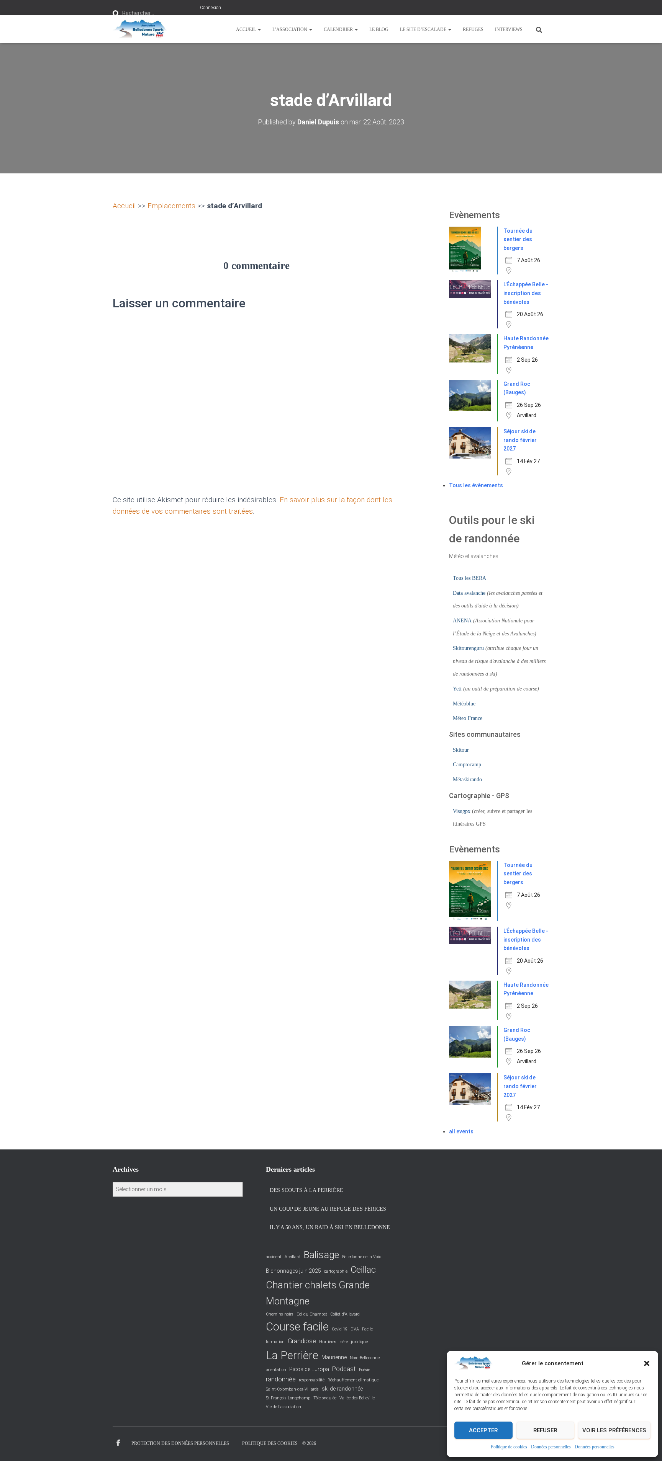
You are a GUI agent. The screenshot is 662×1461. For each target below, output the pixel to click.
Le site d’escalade (423, 29)
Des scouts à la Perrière (306, 1190)
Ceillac (363, 1269)
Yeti (457, 689)
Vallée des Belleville (357, 1398)
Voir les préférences (614, 1430)
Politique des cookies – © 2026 (279, 1443)
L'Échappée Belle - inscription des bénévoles (525, 293)
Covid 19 (339, 1329)
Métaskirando (467, 779)
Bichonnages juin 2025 (293, 1271)
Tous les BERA (469, 578)
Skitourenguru (468, 648)
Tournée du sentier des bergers (518, 239)
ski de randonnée (342, 1389)
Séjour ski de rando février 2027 (520, 440)
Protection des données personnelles (180, 1443)
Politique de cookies (509, 1447)
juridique (359, 1341)
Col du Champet (312, 1314)
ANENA (462, 621)
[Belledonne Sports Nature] (140, 29)
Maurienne (334, 1357)
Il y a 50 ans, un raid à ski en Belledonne (330, 1227)
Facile (367, 1329)
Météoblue (464, 704)
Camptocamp (467, 764)
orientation (276, 1369)
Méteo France (467, 718)
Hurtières (327, 1341)
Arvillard (292, 1256)
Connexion (210, 7)
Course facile (297, 1326)
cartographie (335, 1271)
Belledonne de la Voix (361, 1256)
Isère (343, 1341)
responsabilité (311, 1380)
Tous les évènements (476, 485)
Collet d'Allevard (345, 1314)
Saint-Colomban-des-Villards (292, 1389)
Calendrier (339, 29)
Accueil (246, 29)
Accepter (483, 1430)
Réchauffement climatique (353, 1380)
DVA (355, 1329)
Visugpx (461, 811)
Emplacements (171, 205)
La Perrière (292, 1355)
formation (275, 1341)
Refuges (473, 29)
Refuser (545, 1430)
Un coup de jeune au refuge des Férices (328, 1209)
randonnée (281, 1379)
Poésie (364, 1369)
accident (274, 1256)
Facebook (118, 1443)
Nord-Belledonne (365, 1357)
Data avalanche (469, 593)
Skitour (461, 750)
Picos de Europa (309, 1369)
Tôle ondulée (324, 1398)
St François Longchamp (288, 1398)
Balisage (321, 1254)
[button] (647, 1363)
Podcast (344, 1369)
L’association (290, 29)
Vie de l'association (283, 1406)
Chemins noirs (279, 1314)
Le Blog (378, 29)
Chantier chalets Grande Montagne (318, 1293)
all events (461, 1131)
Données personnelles (551, 1447)
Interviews (509, 29)
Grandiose (302, 1341)
